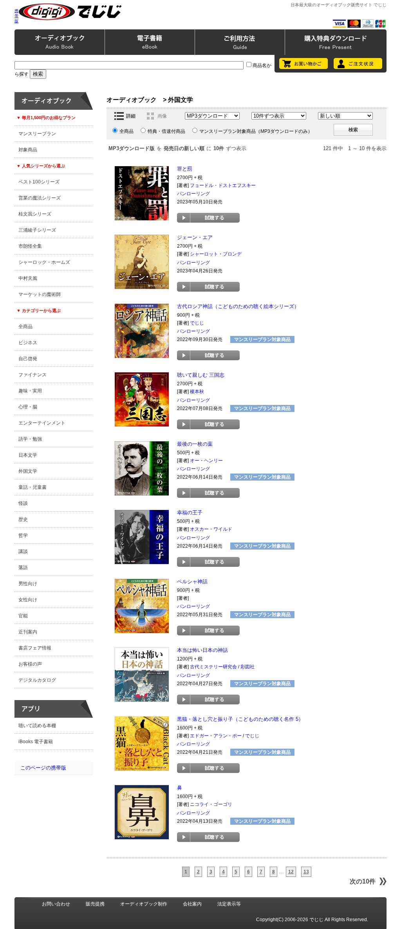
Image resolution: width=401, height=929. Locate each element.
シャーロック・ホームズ (44, 262)
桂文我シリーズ (34, 214)
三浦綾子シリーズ (37, 230)
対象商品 (27, 149)
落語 (23, 567)
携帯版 (16, 16)
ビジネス (27, 342)
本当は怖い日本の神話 (202, 650)
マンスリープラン (37, 133)
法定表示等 (229, 904)
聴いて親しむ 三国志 (200, 375)
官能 (23, 616)
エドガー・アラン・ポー (216, 735)
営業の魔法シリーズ (39, 198)
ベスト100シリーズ (39, 182)
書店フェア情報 (34, 648)
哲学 (23, 535)
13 (306, 872)
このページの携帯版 (43, 768)
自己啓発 (27, 358)
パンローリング (193, 193)
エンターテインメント (41, 423)
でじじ (197, 323)
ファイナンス (32, 374)
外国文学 (27, 471)
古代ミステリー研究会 (213, 667)
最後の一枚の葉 (195, 444)
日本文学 (27, 455)
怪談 (23, 503)
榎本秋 (197, 391)
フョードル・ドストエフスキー (223, 185)
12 (291, 872)
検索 (353, 129)
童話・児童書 (32, 487)
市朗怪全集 (30, 246)
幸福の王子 (189, 512)
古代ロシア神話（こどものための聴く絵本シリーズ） (238, 306)
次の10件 (363, 881)
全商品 (25, 326)
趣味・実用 (30, 391)
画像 (162, 116)
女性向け (27, 599)
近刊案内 (27, 632)
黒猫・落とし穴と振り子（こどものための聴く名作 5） (240, 719)
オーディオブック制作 (143, 904)
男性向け (27, 583)
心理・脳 (27, 407)
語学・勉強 (30, 439)
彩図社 (247, 667)
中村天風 (27, 278)
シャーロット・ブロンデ (216, 254)
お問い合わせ (56, 904)
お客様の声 (30, 664)
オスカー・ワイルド (211, 529)
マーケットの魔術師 (39, 294)
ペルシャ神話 (192, 581)
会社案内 (192, 904)
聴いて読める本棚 (37, 725)
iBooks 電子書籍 (35, 741)
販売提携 (95, 904)
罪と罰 (184, 169)
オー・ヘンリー (206, 460)
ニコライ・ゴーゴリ (211, 804)
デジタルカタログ (37, 680)
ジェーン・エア (195, 237)
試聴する (208, 218)
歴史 (23, 519)
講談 (23, 551)
